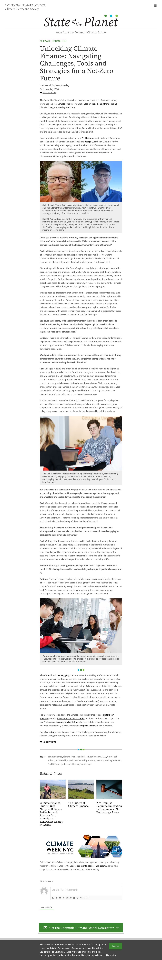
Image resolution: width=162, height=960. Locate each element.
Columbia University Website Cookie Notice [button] (95, 955)
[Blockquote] (74, 898)
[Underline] (60, 898)
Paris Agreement (113, 760)
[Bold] (53, 898)
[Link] (81, 898)
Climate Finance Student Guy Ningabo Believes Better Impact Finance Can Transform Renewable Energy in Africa (51, 814)
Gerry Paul (112, 756)
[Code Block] (77, 898)
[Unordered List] (70, 898)
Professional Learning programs (59, 675)
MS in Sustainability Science (82, 760)
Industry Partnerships (58, 760)
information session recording (71, 718)
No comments (49, 92)
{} (84, 898)
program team (87, 725)
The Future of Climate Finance (78, 804)
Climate (45, 41)
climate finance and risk (74, 756)
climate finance (55, 756)
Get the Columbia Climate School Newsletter (81, 928)
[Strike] (63, 898)
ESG (104, 756)
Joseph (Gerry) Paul (94, 141)
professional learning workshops (76, 764)
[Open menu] (155, 5)
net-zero (100, 760)
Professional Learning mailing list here (62, 722)
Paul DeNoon (88, 138)
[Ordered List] (67, 898)
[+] (88, 898)
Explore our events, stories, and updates (88, 866)
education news (93, 756)
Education (59, 41)
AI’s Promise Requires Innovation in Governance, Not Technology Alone (109, 807)
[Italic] (56, 898)
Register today (47, 732)
